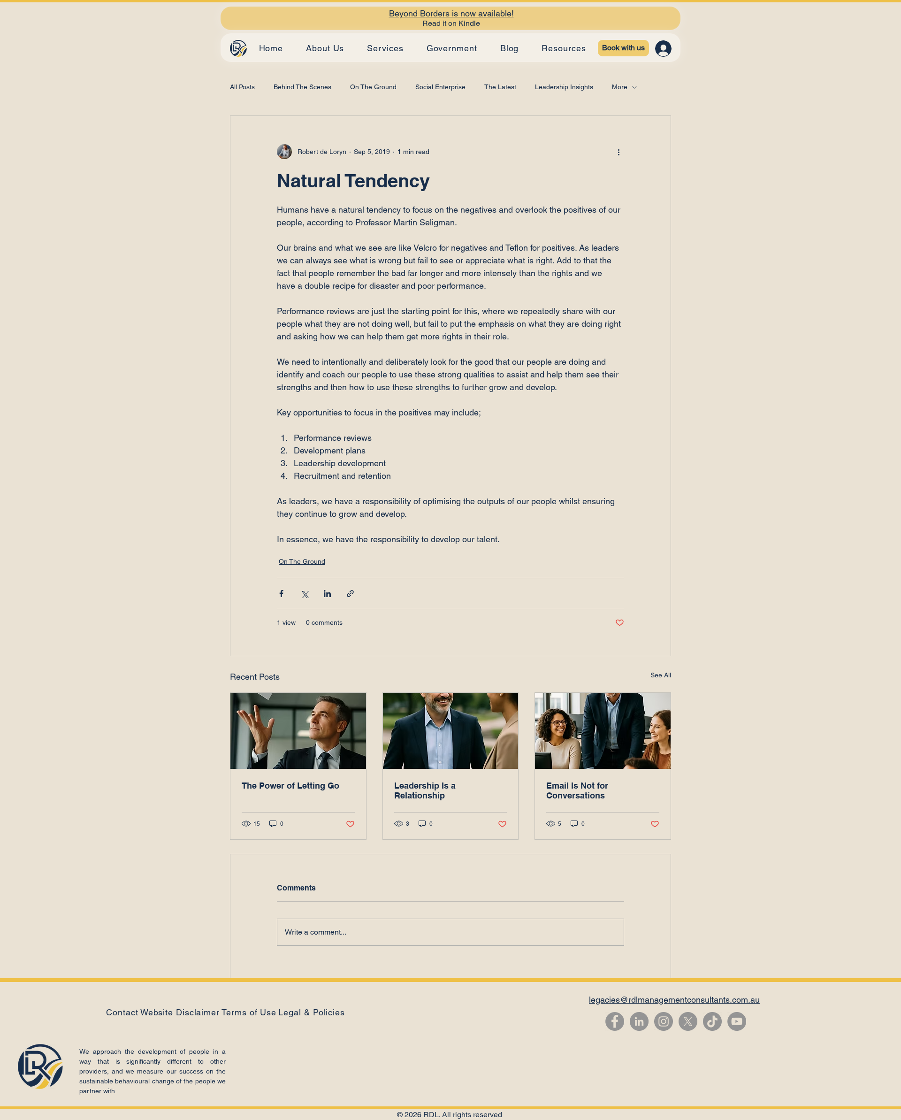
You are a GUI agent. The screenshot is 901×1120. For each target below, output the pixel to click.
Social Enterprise (440, 87)
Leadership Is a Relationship (425, 790)
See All (660, 675)
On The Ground (373, 87)
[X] (688, 1021)
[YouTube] (736, 1021)
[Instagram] (663, 1021)
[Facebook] (614, 1021)
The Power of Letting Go (290, 785)
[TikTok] (712, 1021)
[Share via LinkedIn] (327, 593)
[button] (311, 1012)
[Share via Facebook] (281, 593)
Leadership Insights (564, 87)
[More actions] (618, 151)
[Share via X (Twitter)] (304, 593)
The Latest (500, 87)
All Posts (242, 87)
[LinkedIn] (639, 1021)
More (619, 87)
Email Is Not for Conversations (577, 790)
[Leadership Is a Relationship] (451, 731)
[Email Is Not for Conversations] (603, 731)
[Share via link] (350, 593)
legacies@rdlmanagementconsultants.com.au (674, 1000)
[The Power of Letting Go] (298, 731)
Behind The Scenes (302, 87)
